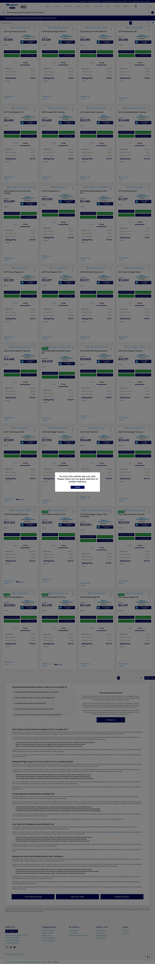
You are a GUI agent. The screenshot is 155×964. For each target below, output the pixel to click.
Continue (77, 487)
